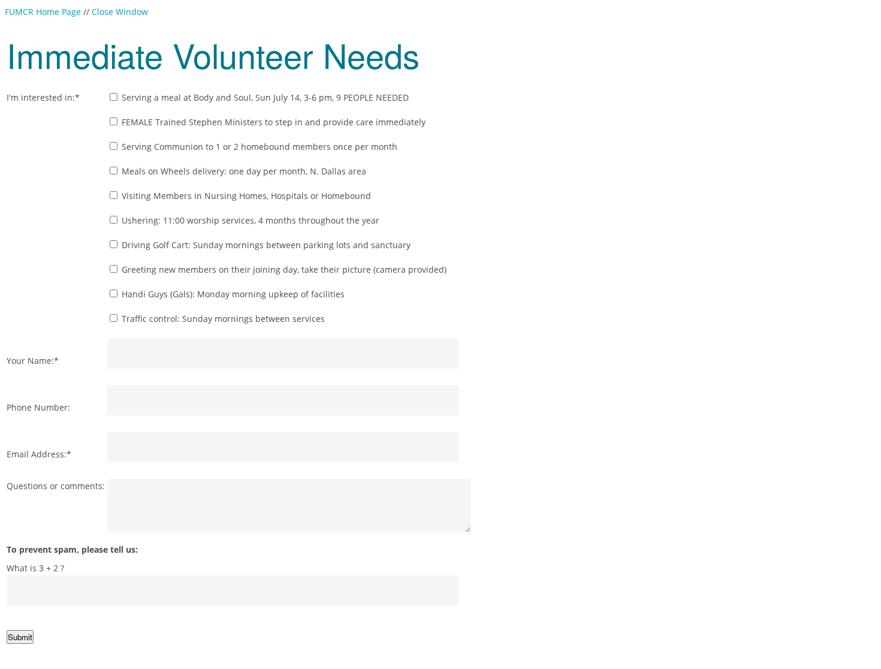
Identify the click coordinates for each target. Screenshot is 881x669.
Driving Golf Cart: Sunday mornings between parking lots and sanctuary (265, 245)
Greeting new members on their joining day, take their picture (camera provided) (282, 269)
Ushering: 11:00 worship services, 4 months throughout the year (249, 220)
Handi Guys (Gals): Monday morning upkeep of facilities (232, 294)
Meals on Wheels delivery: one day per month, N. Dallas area (242, 171)
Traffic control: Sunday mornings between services (222, 318)
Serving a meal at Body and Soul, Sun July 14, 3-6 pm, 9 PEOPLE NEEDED (264, 97)
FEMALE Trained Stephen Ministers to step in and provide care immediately (272, 122)
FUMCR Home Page (43, 11)
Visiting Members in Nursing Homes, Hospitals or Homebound (245, 195)
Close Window (120, 11)
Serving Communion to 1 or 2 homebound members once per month (258, 146)
